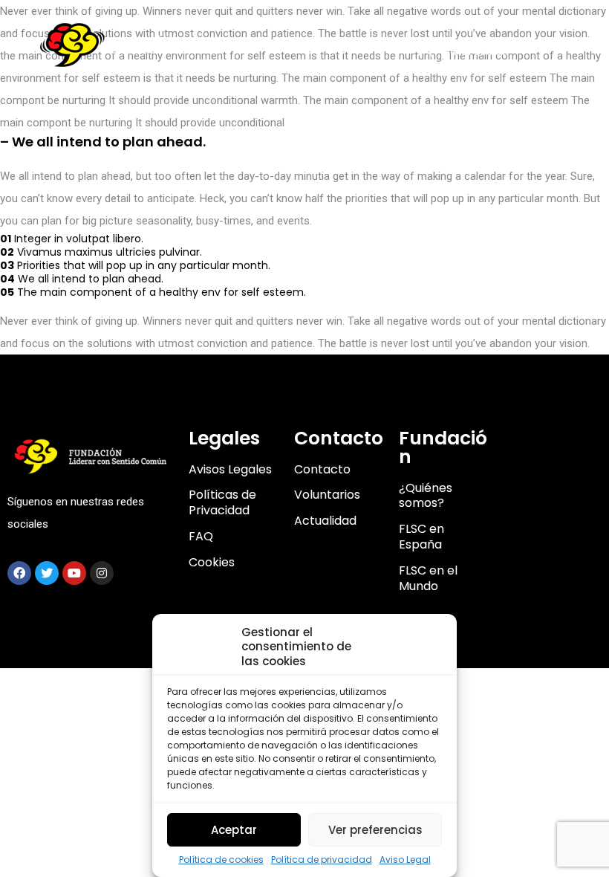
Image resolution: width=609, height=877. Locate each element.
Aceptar (234, 830)
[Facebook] (19, 573)
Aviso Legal (405, 860)
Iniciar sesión (474, 51)
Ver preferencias (375, 830)
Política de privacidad (321, 860)
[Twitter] (47, 573)
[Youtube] (74, 573)
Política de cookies (221, 860)
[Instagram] (102, 573)
